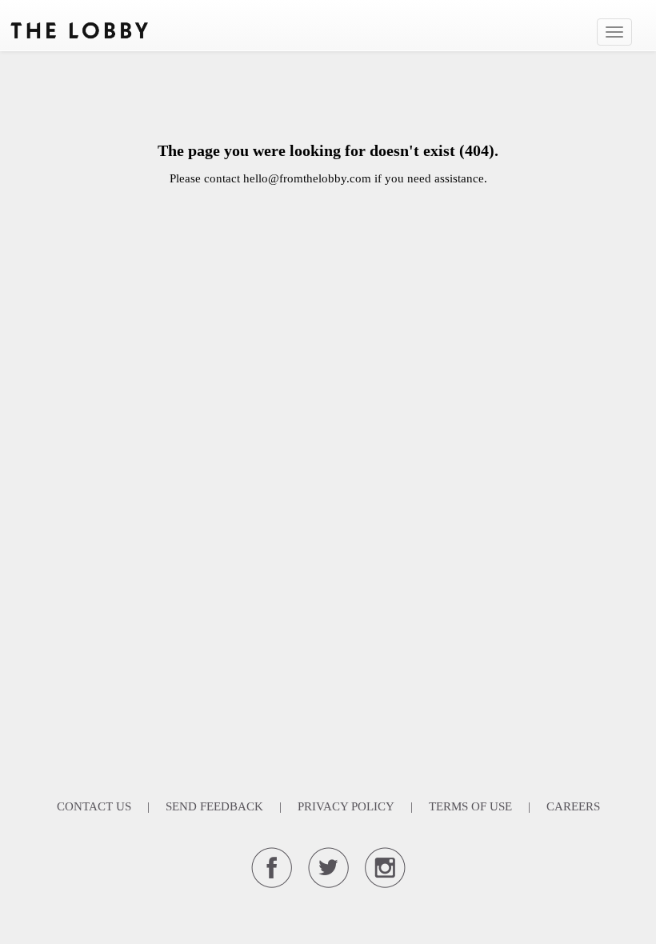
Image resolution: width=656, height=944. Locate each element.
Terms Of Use (470, 806)
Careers (573, 806)
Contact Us (94, 806)
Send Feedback (214, 806)
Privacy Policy (346, 806)
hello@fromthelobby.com (307, 178)
